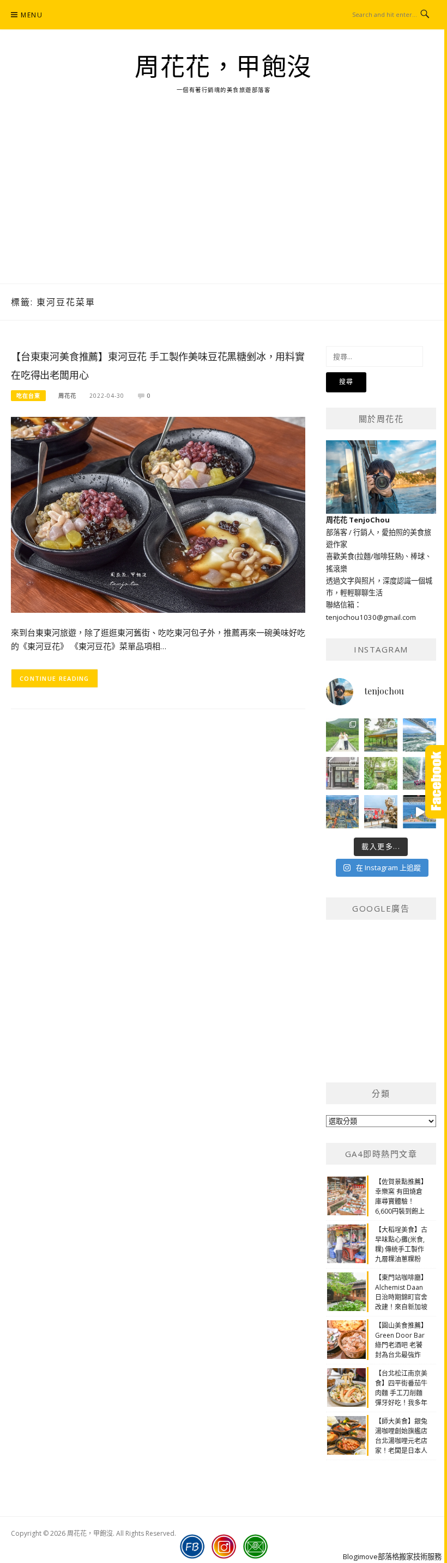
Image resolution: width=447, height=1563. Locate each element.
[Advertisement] (223, 202)
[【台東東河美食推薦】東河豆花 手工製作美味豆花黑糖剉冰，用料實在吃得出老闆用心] (158, 514)
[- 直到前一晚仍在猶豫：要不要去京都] (380, 773)
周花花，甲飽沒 (223, 67)
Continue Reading (54, 678)
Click (436, 782)
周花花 (67, 395)
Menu (32, 15)
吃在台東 (28, 395)
